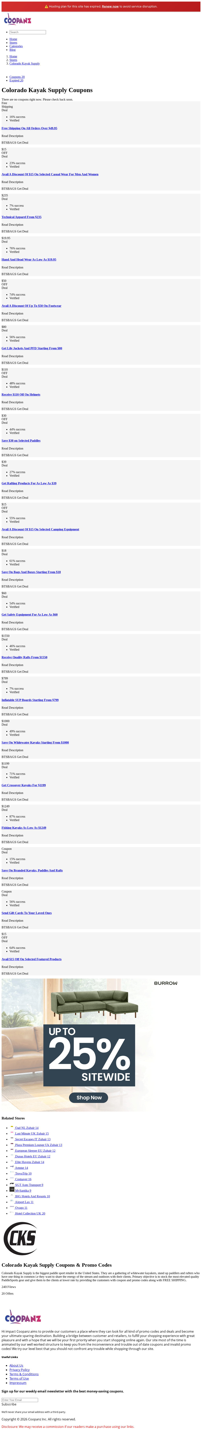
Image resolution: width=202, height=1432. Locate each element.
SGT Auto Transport (28, 1185)
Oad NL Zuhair (26, 1128)
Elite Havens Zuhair (29, 1162)
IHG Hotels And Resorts (32, 1196)
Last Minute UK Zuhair (31, 1133)
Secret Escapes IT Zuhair (32, 1139)
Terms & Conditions (24, 1374)
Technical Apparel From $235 (21, 217)
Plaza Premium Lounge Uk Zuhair (38, 1145)
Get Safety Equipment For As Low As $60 (30, 614)
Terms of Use (19, 1378)
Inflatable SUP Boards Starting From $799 (30, 700)
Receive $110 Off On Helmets (21, 394)
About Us (16, 1365)
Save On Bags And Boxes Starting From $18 (31, 572)
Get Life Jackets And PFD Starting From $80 (32, 348)
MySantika (22, 1190)
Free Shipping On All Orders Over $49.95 (29, 128)
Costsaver (22, 1179)
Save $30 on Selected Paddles (21, 440)
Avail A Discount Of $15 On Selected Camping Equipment (40, 529)
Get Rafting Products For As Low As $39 (29, 483)
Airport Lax (24, 1202)
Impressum (17, 1383)
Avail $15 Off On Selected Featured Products (32, 959)
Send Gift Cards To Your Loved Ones (27, 913)
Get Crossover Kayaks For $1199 (24, 785)
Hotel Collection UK (29, 1213)
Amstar (21, 1167)
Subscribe (9, 1404)
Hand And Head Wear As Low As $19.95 (29, 259)
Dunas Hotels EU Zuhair (32, 1156)
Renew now (110, 6)
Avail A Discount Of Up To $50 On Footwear (31, 305)
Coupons (17, 77)
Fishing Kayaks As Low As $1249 (24, 827)
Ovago (20, 1207)
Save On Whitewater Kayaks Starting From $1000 (35, 742)
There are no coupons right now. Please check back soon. (37, 99)
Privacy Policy (19, 1370)
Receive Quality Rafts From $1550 (24, 657)
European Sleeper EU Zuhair (34, 1150)
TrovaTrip (23, 1173)
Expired (16, 80)
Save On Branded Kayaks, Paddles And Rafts (32, 870)
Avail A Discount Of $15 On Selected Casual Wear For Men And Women (50, 174)
